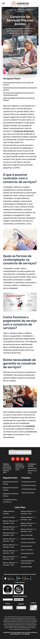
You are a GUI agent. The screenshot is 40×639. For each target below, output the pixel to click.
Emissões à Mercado (27, 539)
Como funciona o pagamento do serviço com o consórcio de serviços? (18, 94)
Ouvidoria (24, 557)
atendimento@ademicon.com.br (32, 470)
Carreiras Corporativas (28, 543)
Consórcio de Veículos (29, 485)
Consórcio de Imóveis (29, 482)
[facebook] (18, 459)
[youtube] (22, 459)
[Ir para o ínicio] (20, 3)
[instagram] (13, 459)
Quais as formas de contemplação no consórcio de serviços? (20, 89)
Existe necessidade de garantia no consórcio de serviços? (18, 99)
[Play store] (24, 578)
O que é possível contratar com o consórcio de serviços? (18, 84)
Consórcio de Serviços (29, 489)
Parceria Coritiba (26, 567)
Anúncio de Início (26, 546)
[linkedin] (27, 459)
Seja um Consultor (27, 550)
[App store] (10, 578)
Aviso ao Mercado (27, 535)
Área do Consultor (9, 517)
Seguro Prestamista (28, 493)
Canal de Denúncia (27, 553)
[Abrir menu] (3, 3)
